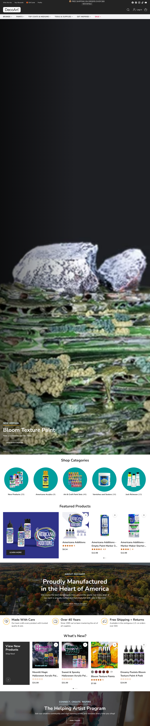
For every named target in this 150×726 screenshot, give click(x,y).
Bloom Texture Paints (103, 676)
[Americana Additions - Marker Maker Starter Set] (134, 525)
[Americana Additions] (75, 525)
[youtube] (146, 3)
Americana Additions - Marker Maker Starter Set (133, 546)
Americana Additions (73, 542)
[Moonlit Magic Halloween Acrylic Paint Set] (45, 655)
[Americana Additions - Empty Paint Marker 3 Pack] (105, 525)
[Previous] (63, 533)
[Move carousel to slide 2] (23, 451)
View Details (87, 4)
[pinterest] (136, 3)
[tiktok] (142, 3)
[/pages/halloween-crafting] (75, 237)
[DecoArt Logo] (12, 9)
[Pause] (60, 451)
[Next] (146, 533)
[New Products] (8, 679)
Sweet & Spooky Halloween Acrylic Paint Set (75, 676)
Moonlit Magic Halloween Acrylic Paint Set (45, 676)
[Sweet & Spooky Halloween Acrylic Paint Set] (75, 655)
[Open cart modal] (145, 9)
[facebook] (132, 3)
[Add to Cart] (86, 515)
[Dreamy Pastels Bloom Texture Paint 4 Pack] (133, 655)
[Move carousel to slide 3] (36, 451)
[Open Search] (128, 9)
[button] (137, 9)
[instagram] (139, 3)
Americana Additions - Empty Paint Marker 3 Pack (104, 546)
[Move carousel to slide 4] (50, 451)
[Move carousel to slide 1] (9, 451)
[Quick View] (86, 520)
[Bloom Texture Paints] (104, 655)
